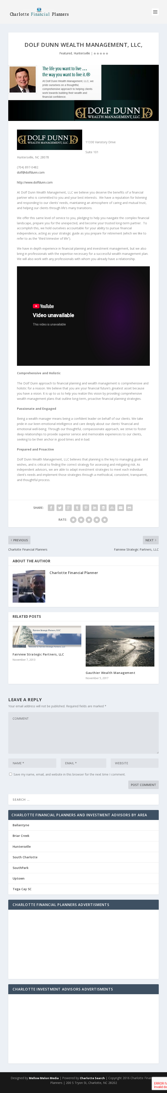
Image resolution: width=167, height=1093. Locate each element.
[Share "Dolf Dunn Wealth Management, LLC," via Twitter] (59, 507)
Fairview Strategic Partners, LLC (38, 654)
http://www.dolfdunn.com (35, 182)
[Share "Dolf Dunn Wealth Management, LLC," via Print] (129, 507)
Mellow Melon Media (44, 1078)
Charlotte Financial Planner (74, 572)
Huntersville (82, 53)
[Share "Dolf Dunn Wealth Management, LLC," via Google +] (68, 507)
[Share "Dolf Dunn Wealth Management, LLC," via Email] (120, 507)
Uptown (19, 878)
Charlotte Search (92, 1078)
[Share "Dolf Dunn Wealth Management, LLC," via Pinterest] (86, 507)
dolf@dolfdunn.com (31, 172)
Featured (65, 53)
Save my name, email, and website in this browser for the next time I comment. (69, 774)
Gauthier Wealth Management (110, 673)
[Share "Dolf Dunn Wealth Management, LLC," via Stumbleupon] (112, 507)
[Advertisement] (83, 944)
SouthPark (20, 868)
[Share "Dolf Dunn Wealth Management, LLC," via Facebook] (51, 507)
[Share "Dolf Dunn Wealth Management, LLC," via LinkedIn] (94, 507)
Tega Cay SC (22, 889)
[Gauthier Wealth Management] (120, 646)
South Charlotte (25, 857)
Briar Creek (21, 836)
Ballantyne (21, 825)
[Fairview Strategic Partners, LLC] (47, 637)
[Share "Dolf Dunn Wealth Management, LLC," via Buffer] (103, 507)
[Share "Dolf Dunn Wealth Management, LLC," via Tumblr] (77, 507)
